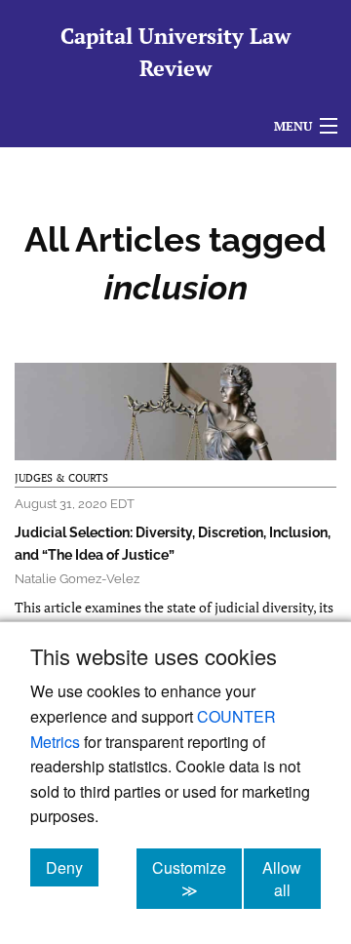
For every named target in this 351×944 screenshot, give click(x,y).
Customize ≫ (197, 878)
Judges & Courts (61, 478)
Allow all (291, 878)
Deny (72, 867)
